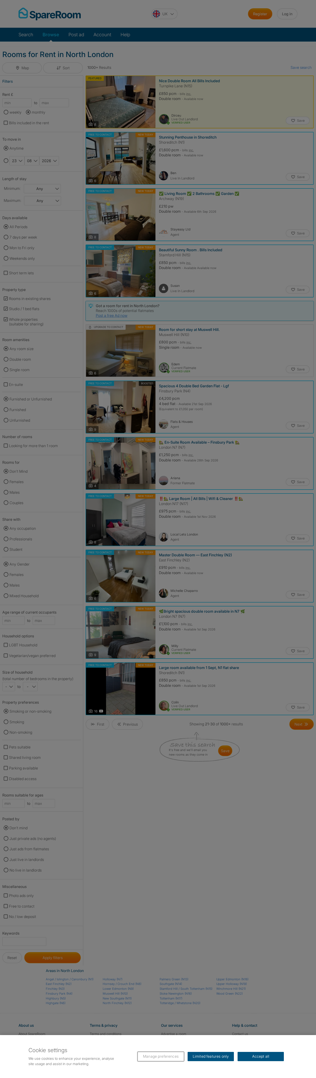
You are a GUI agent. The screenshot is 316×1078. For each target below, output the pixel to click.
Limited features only (211, 1056)
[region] (158, 1056)
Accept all (261, 1056)
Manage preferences (161, 1056)
